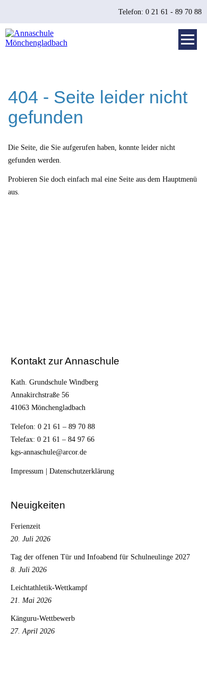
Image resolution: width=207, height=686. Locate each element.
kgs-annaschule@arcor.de (49, 452)
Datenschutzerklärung (81, 471)
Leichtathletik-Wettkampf (49, 587)
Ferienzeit (25, 526)
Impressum (27, 471)
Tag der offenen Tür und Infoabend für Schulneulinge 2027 (100, 557)
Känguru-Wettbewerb (43, 618)
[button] (187, 39)
